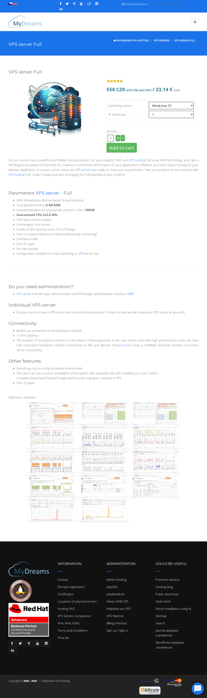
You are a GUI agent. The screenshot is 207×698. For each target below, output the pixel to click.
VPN (81, 253)
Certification (66, 594)
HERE (130, 294)
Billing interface (117, 623)
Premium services (168, 580)
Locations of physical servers (77, 601)
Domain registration (71, 587)
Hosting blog (164, 587)
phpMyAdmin (116, 594)
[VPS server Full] (56, 109)
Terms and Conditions (73, 630)
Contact (63, 580)
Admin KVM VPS (117, 601)
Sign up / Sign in (117, 630)
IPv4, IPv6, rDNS (68, 623)
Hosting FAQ (66, 609)
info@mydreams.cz (136, 4)
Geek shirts (163, 601)
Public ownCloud (167, 594)
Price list (63, 638)
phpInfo (112, 587)
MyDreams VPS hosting (56, 681)
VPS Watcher (115, 616)
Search (160, 623)
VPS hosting (137, 160)
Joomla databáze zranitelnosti (167, 632)
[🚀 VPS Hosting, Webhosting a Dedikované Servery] (25, 22)
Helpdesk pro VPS (119, 609)
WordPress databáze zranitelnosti (170, 644)
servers (86, 170)
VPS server (47, 193)
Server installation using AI (173, 609)
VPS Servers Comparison (74, 616)
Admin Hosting (117, 580)
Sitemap (161, 616)
